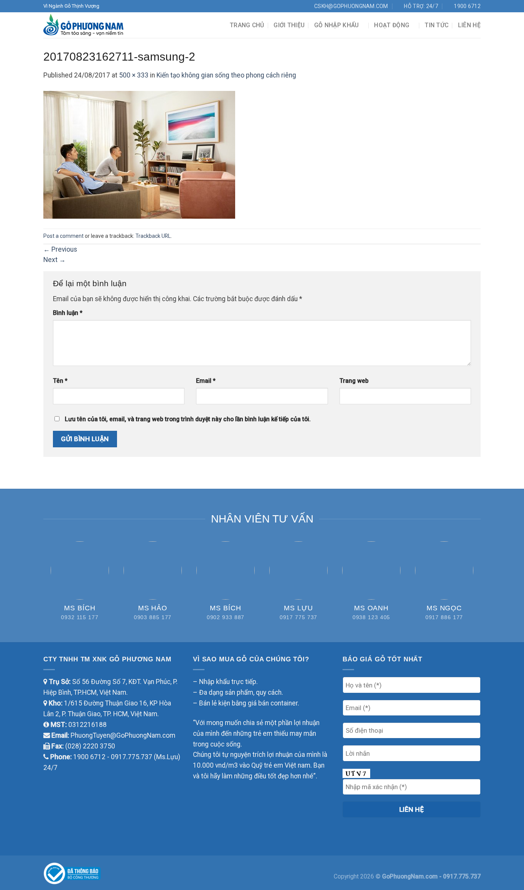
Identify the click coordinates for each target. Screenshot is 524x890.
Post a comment (63, 236)
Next (54, 260)
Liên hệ (469, 25)
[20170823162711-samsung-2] (139, 154)
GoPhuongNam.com (410, 876)
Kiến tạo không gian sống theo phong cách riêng (226, 75)
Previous (60, 249)
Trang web (354, 380)
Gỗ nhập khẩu (336, 25)
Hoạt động (391, 25)
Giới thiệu (289, 25)
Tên (60, 380)
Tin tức (436, 25)
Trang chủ (247, 25)
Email (206, 380)
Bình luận (67, 312)
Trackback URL (153, 236)
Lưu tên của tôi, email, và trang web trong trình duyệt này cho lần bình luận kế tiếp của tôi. (188, 419)
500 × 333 (133, 75)
